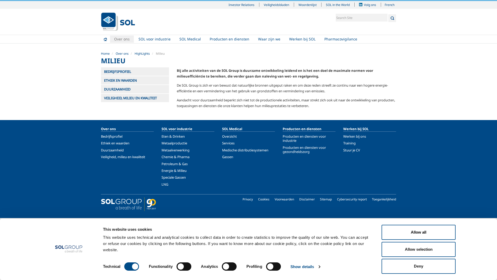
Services (228, 143)
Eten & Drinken (173, 136)
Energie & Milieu (174, 170)
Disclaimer (307, 199)
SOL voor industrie (154, 39)
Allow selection (419, 249)
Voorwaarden (284, 199)
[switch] (184, 266)
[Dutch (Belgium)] (118, 21)
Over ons (122, 39)
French (389, 5)
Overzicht (229, 136)
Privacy (248, 199)
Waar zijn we (269, 39)
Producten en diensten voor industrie (304, 138)
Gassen (227, 157)
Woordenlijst (307, 5)
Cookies (263, 199)
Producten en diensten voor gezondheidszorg (304, 149)
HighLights (142, 53)
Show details (302, 266)
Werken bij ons (354, 136)
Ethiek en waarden (115, 143)
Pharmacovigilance (340, 39)
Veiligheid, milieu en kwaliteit (123, 157)
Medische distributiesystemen (245, 150)
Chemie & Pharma (175, 157)
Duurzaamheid (112, 150)
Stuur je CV (351, 150)
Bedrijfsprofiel (111, 136)
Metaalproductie (174, 143)
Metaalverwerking (175, 150)
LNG (165, 184)
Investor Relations (241, 5)
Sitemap (326, 199)
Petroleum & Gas (175, 164)
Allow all (418, 232)
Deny (418, 266)
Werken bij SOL (302, 39)
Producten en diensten (229, 39)
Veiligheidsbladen (276, 5)
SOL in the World (338, 5)
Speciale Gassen (174, 177)
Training (349, 143)
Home (105, 39)
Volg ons (370, 5)
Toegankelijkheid (384, 199)
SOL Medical (190, 39)
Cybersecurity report (352, 199)
